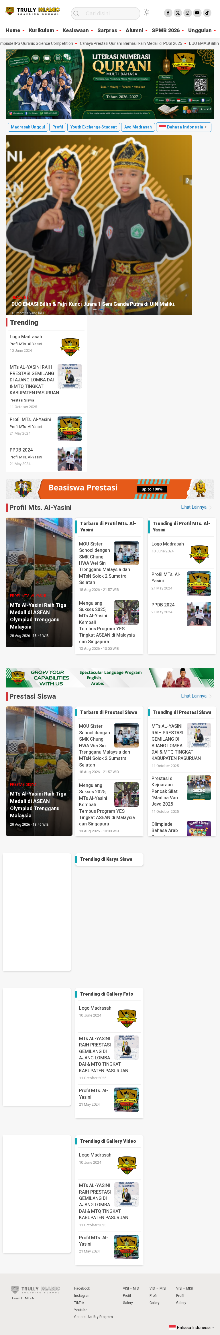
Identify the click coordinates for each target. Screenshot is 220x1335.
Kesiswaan (76, 30)
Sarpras (107, 30)
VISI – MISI (131, 1288)
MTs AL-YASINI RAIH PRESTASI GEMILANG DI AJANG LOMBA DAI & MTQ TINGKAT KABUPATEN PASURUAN (34, 380)
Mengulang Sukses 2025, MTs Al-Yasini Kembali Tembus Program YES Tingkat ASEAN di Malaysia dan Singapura (107, 626)
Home (13, 30)
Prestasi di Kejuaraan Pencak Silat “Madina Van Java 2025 (165, 791)
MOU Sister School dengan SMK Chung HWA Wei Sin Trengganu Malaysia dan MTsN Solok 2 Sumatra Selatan (104, 566)
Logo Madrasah (26, 336)
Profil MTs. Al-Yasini (26, 344)
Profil (57, 127)
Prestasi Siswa (22, 400)
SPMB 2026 (166, 30)
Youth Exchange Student (93, 127)
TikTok (79, 1302)
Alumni (134, 30)
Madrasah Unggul (28, 127)
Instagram (82, 1295)
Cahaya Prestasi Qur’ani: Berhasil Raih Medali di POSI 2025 (104, 44)
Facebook (82, 1288)
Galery (128, 1302)
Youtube (80, 1310)
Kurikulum (41, 30)
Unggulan (200, 30)
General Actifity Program (93, 1316)
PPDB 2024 (21, 450)
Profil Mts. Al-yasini (40, 508)
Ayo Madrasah (138, 127)
